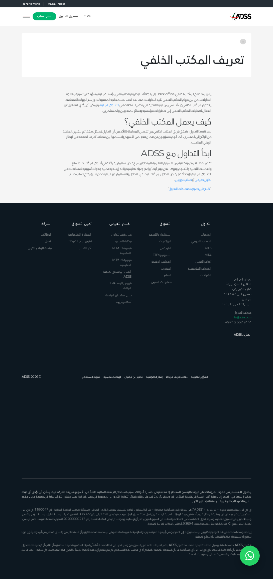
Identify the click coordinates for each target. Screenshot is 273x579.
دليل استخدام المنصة (119, 295)
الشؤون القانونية (199, 377)
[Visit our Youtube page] (230, 399)
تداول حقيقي (203, 180)
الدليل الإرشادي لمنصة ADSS (117, 274)
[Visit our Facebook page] (248, 399)
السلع (167, 275)
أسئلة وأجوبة (124, 302)
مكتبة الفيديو (124, 241)
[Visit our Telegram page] (242, 449)
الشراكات (205, 275)
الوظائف (46, 235)
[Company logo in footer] (240, 246)
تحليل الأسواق (82, 224)
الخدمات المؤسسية (199, 269)
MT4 (207, 255)
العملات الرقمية (161, 262)
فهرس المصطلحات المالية (120, 286)
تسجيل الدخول (68, 16)
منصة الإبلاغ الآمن (40, 248)
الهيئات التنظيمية (112, 377)
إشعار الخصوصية (154, 377)
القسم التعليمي (121, 224)
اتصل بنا (47, 241)
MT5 (207, 248)
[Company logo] (240, 15)
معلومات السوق (161, 282)
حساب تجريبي (183, 180)
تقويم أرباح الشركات (80, 241)
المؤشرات (165, 241)
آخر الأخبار (85, 248)
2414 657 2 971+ (238, 322)
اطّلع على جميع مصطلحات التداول (189, 189)
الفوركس (165, 248)
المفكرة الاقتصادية (80, 235)
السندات (166, 269)
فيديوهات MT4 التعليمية (122, 251)
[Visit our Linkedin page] (236, 399)
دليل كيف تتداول (121, 235)
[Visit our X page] (242, 399)
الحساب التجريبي (201, 241)
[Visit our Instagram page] (248, 449)
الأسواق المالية (109, 105)
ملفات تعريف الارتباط (176, 377)
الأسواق (165, 224)
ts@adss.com (242, 317)
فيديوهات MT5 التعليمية (122, 262)
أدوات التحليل (203, 262)
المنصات (206, 235)
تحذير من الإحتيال (133, 377)
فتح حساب (44, 16)
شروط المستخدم (91, 377)
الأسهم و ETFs (161, 255)
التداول (206, 224)
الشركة (47, 224)
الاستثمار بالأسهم (160, 235)
